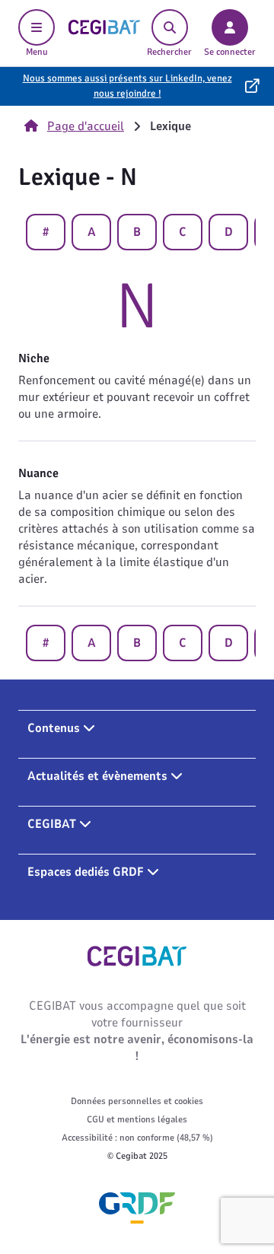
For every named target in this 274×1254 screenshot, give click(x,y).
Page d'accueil (85, 126)
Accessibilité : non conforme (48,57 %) (137, 1137)
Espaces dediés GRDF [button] (87, 872)
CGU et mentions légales (137, 1119)
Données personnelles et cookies (137, 1101)
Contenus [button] (55, 728)
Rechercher (169, 52)
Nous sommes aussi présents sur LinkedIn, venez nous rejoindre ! (127, 86)
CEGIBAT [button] (53, 824)
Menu (37, 52)
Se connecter (230, 52)
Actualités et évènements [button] (98, 776)
